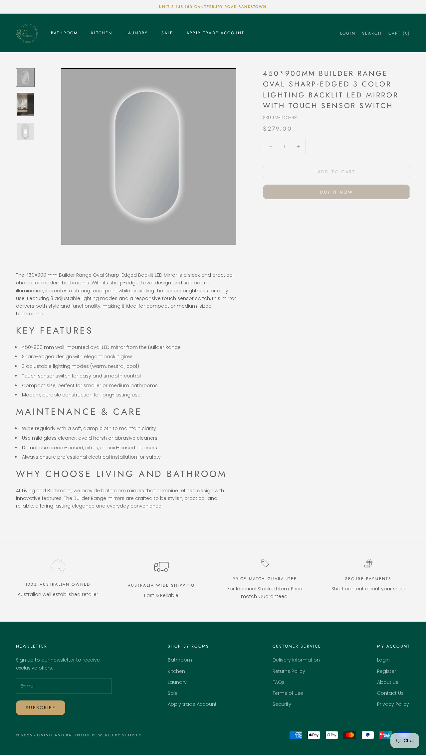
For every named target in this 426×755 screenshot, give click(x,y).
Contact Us (390, 693)
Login (383, 660)
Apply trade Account (215, 33)
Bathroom (64, 33)
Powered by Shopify (116, 735)
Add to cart (336, 172)
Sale (167, 33)
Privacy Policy (393, 704)
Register (386, 671)
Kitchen (101, 33)
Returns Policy (289, 671)
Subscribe (41, 707)
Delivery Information (296, 660)
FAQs (279, 682)
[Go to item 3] (25, 131)
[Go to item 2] (25, 104)
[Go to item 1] (25, 77)
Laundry (136, 33)
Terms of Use (288, 693)
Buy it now (336, 192)
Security (282, 704)
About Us (387, 682)
